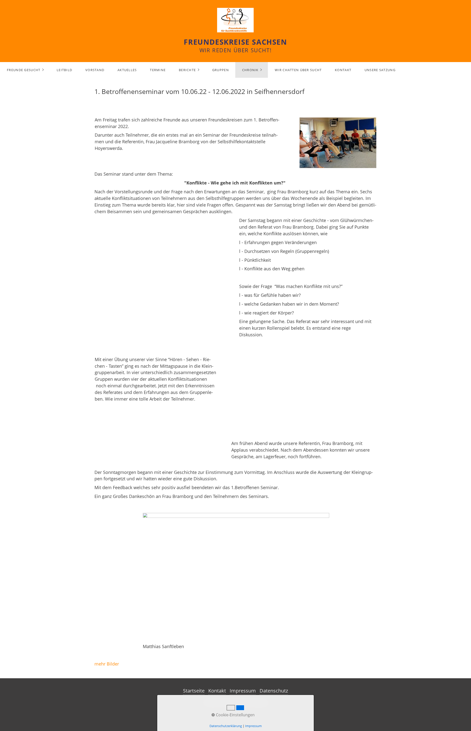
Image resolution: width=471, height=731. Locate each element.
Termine (158, 70)
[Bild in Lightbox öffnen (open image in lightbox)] (236, 577)
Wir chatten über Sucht (298, 70)
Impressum (243, 690)
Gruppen (220, 70)
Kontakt (343, 70)
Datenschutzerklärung (225, 726)
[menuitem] (25, 70)
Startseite (194, 690)
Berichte (187, 70)
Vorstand (94, 70)
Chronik (250, 70)
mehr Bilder (106, 664)
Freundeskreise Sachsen (235, 42)
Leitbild (64, 70)
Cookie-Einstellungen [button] (235, 715)
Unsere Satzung (380, 70)
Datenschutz (274, 690)
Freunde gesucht (23, 70)
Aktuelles (127, 70)
